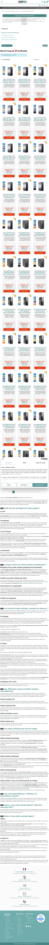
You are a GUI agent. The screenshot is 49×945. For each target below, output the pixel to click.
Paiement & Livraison (19, 919)
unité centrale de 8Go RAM (28, 787)
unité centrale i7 (19, 775)
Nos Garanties (8, 920)
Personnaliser (24, 485)
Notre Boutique (8, 917)
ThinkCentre (16, 718)
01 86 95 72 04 (44, 5)
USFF (12, 634)
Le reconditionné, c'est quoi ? (9, 925)
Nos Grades (7, 922)
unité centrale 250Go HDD (32, 749)
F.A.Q (18, 935)
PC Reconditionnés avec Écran (7, 35)
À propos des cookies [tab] (40, 462)
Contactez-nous (20, 932)
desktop (2, 632)
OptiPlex (17, 709)
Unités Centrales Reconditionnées (7, 37)
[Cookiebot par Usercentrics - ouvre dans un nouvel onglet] (42, 459)
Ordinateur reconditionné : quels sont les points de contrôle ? (9, 936)
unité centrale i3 (28, 759)
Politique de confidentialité (7, 932)
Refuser (9, 485)
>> (38, 492)
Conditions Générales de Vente (9, 929)
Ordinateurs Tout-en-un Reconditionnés (9, 39)
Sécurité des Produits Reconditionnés (20, 929)
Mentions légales (8, 927)
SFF (9, 633)
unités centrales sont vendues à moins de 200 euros (31, 583)
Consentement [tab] (8, 462)
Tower (8, 663)
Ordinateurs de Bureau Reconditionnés (10, 32)
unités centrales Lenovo (5, 717)
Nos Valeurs (7, 918)
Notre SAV (19, 917)
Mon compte (19, 934)
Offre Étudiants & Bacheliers (20, 925)
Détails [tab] (24, 462)
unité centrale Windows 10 (12, 798)
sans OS (33, 801)
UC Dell (8, 707)
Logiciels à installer (19, 922)
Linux (25, 801)
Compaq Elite (22, 702)
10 (33, 492)
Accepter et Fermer (40, 485)
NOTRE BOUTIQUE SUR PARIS (41, 7)
